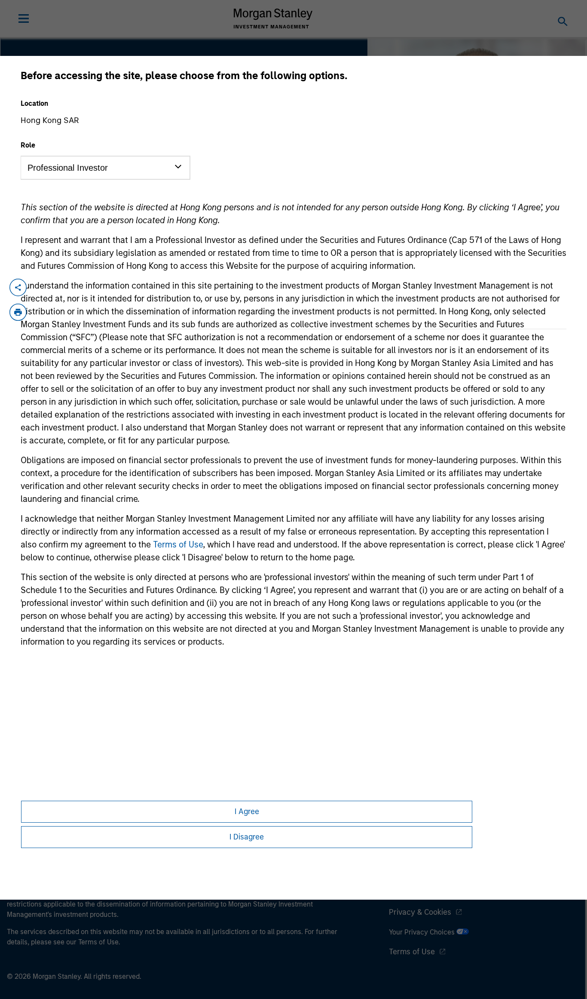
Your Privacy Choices (422, 932)
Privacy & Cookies (420, 912)
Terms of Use (178, 544)
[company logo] (273, 18)
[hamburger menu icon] (23, 18)
